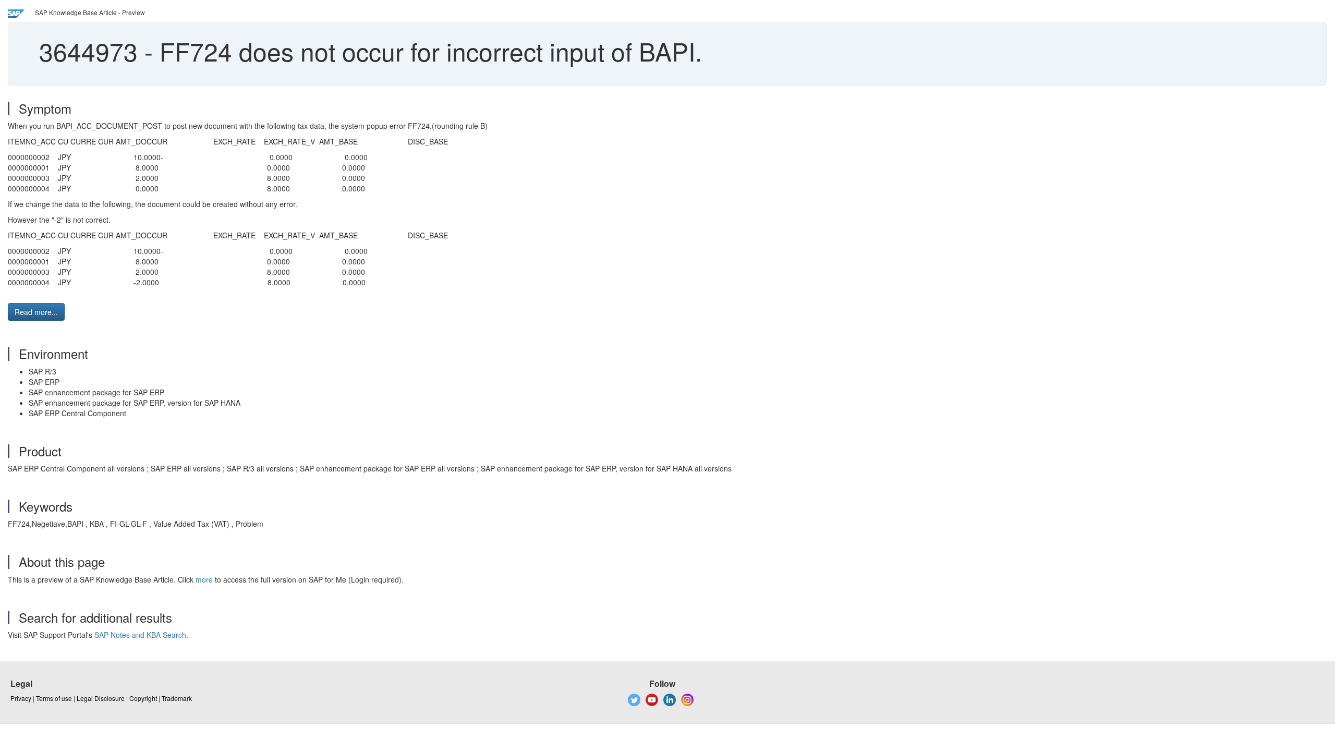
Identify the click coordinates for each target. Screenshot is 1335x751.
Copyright (143, 698)
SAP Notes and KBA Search (140, 634)
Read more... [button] (36, 312)
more (204, 579)
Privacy (20, 698)
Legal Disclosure (101, 698)
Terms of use (54, 698)
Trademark (177, 698)
